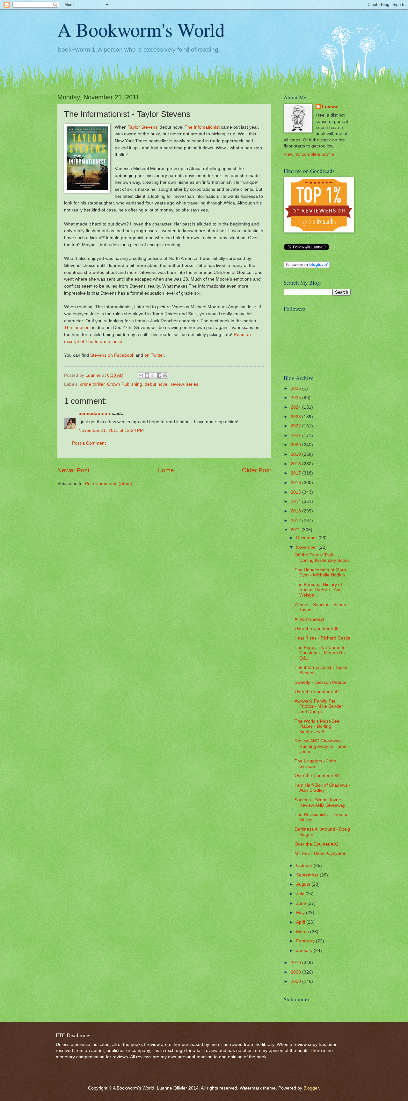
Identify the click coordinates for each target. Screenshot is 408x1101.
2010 (296, 962)
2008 (296, 981)
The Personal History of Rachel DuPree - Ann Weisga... (318, 589)
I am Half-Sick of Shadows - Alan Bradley (322, 788)
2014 (296, 501)
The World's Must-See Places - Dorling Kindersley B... (317, 726)
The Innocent (77, 327)
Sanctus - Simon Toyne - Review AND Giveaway (320, 802)
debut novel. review (164, 384)
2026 (296, 388)
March (303, 931)
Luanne (330, 106)
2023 (296, 416)
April (301, 922)
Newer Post (73, 470)
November (307, 547)
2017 (296, 473)
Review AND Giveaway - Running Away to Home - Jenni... (322, 746)
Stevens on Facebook (112, 355)
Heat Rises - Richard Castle (322, 638)
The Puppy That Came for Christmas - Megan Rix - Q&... (321, 653)
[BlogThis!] (147, 375)
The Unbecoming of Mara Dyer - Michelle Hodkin (320, 573)
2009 (296, 972)
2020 (296, 444)
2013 (296, 511)
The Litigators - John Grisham (315, 764)
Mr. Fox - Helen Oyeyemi (320, 853)
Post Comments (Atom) (108, 483)
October (305, 865)
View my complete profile (309, 154)
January (305, 950)
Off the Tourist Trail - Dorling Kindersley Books (322, 558)
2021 (296, 435)
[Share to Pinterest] (165, 375)
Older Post (256, 470)
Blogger (311, 1088)
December (307, 537)
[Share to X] (153, 375)
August (303, 884)
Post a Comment (89, 443)
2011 (296, 529)
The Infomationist (202, 127)
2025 (296, 397)
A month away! (309, 619)
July (300, 893)
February (306, 941)
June (301, 903)
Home (165, 470)
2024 (296, 407)
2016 (296, 482)
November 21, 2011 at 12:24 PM (111, 430)
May (301, 912)
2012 (296, 520)
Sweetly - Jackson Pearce (320, 682)
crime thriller (92, 384)
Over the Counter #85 (317, 628)
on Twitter (154, 355)
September (308, 875)
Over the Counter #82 (317, 844)
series (192, 384)
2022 (296, 426)
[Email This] (141, 375)
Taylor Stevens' (143, 127)
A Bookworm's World (141, 29)
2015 (296, 492)
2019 (296, 454)
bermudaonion (94, 413)
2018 (296, 463)
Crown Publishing (124, 384)
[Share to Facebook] (159, 375)
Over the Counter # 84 (317, 691)
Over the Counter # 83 (317, 775)
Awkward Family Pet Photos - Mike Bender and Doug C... (319, 706)
